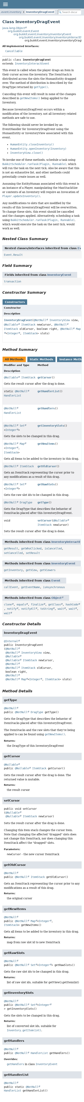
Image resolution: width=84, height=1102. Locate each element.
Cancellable (13, 51)
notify (11, 608)
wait (61, 608)
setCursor (45, 520)
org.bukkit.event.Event (23, 31)
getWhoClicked (31, 548)
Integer (12, 333)
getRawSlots (46, 484)
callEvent (11, 587)
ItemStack (28, 324)
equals (21, 604)
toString (46, 608)
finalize (37, 604)
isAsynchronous (54, 587)
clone (8, 604)
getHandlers (46, 408)
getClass (54, 604)
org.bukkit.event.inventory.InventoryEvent (42, 34)
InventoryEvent (59, 274)
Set (22, 425)
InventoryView (59, 320)
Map (22, 443)
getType (43, 502)
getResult (11, 548)
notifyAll (28, 608)
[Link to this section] (50, 239)
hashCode (72, 604)
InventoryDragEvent (40, 11)
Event (55, 580)
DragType (26, 502)
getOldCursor (47, 466)
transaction (12, 281)
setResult (33, 552)
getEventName (30, 587)
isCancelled (53, 548)
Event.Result (13, 254)
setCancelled (13, 552)
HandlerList (12, 395)
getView (31, 570)
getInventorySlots (51, 425)
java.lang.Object (13, 28)
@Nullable (11, 324)
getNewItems (46, 443)
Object (56, 597)
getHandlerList (48, 391)
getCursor (45, 377)
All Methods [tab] (14, 359)
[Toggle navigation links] (5, 4)
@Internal (11, 641)
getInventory (13, 570)
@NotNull (40, 320)
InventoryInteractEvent (32, 63)
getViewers (47, 570)
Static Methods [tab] (41, 359)
